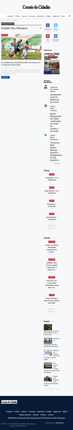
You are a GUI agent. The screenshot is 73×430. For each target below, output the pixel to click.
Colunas (36, 415)
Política (17, 16)
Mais (63, 16)
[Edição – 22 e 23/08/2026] (52, 63)
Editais (52, 174)
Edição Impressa (25, 415)
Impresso (51, 56)
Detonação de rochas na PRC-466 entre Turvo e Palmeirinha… (51, 332)
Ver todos (57, 163)
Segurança (56, 16)
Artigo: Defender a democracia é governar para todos (52, 301)
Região (48, 16)
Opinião (52, 295)
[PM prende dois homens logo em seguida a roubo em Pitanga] (48, 365)
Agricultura (40, 16)
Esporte (24, 16)
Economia (32, 16)
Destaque (4, 35)
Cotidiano (10, 16)
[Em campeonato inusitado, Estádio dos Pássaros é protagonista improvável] (21, 47)
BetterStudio (60, 423)
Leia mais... (5, 77)
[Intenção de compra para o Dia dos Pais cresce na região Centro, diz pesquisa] (48, 353)
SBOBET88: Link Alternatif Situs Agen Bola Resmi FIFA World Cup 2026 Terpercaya (36, 418)
